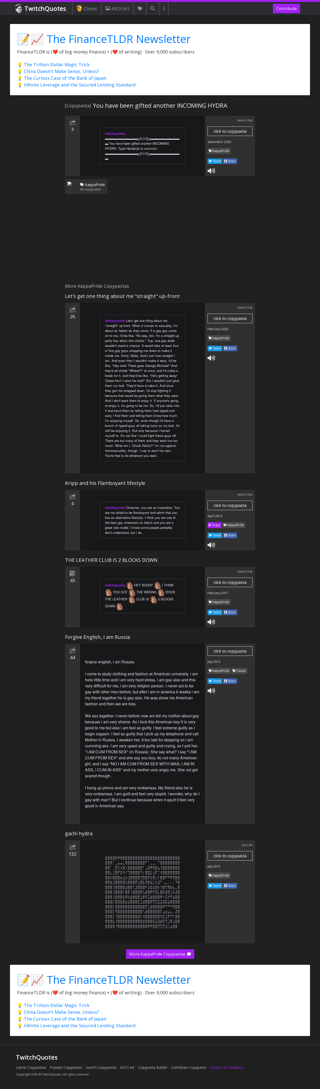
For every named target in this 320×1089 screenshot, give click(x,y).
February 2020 (218, 329)
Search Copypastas (101, 1067)
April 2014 (215, 516)
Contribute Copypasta (188, 1067)
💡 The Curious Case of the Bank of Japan (61, 78)
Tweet (216, 161)
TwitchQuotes (45, 8)
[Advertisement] (160, 242)
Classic (90, 8)
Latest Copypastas (31, 1067)
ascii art (247, 845)
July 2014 (214, 662)
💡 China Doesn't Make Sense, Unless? (58, 71)
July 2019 (214, 866)
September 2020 (219, 142)
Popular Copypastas (66, 1067)
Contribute (286, 8)
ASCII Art (121, 8)
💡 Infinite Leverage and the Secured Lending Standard (76, 85)
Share (231, 161)
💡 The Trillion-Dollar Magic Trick (53, 64)
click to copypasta (230, 131)
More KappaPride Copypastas (157, 954)
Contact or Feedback (227, 1067)
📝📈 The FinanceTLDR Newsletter (104, 38)
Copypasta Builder (153, 1067)
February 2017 (218, 593)
